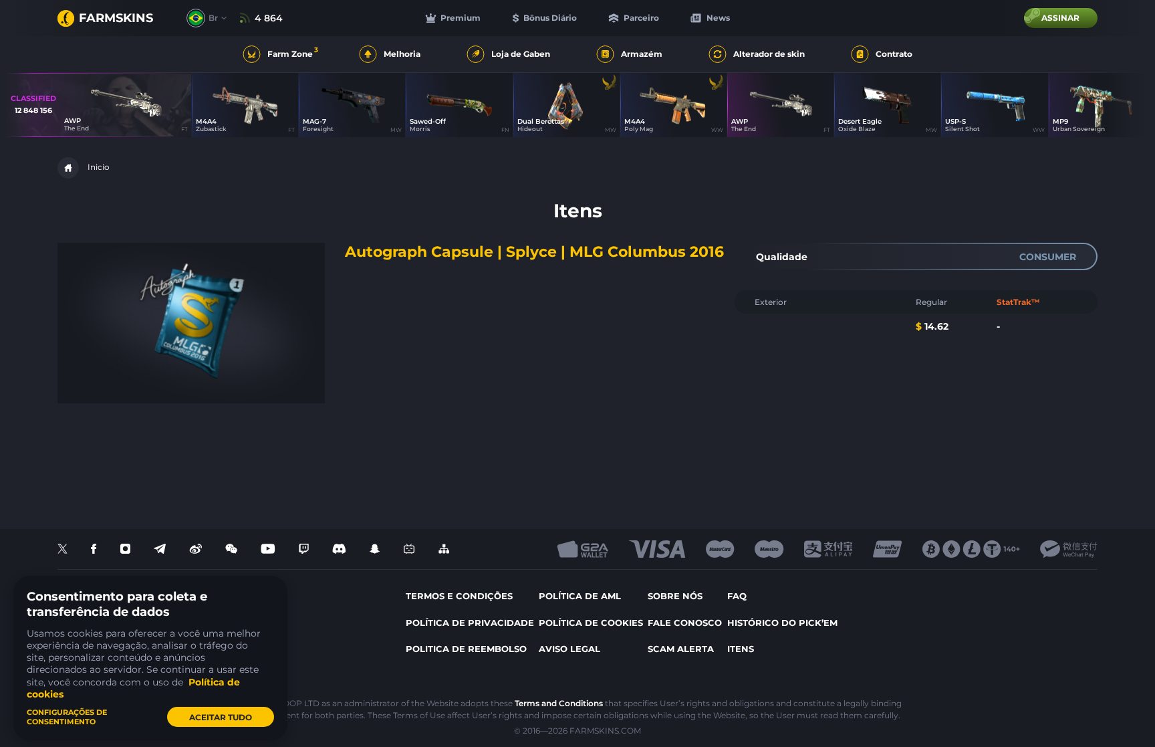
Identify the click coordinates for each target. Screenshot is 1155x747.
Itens (740, 648)
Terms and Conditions (559, 703)
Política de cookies (591, 622)
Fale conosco (685, 622)
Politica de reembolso (466, 648)
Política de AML (580, 596)
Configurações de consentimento (67, 717)
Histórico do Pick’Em (782, 622)
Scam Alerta (681, 648)
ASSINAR (1060, 18)
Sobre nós (675, 596)
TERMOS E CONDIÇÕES (459, 596)
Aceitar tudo (220, 717)
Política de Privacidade (470, 622)
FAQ (737, 596)
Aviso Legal (569, 648)
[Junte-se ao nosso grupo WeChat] (231, 549)
